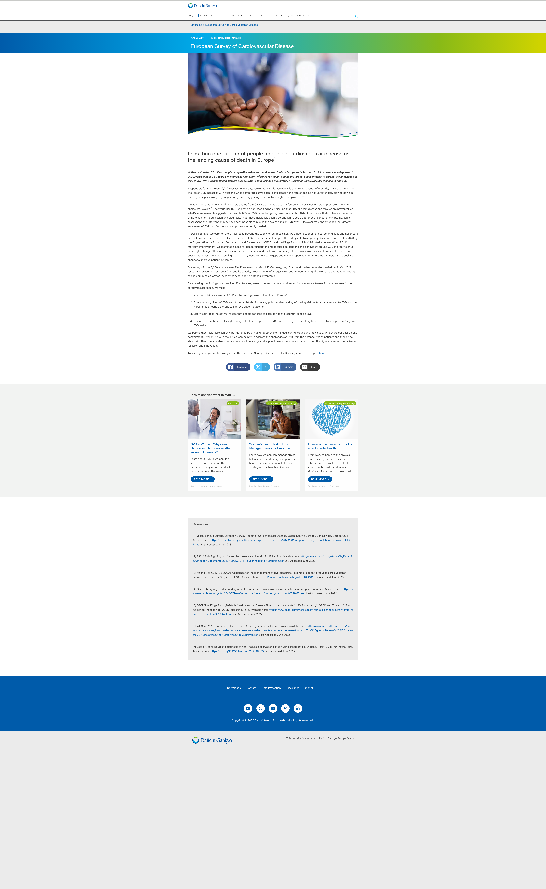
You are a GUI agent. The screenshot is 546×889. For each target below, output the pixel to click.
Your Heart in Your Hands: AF (261, 16)
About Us (204, 16)
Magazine (193, 16)
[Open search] (356, 16)
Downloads (234, 687)
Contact (251, 687)
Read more (201, 479)
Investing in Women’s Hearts (293, 16)
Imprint (308, 687)
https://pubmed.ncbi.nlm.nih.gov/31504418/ (286, 577)
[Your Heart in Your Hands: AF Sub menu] (277, 16)
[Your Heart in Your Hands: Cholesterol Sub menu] (245, 16)
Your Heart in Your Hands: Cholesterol (226, 16)
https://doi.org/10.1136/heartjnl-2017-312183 (237, 651)
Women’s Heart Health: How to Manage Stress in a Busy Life (270, 446)
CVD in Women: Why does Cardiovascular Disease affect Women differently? (211, 448)
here (322, 353)
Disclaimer (293, 687)
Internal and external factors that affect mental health (330, 446)
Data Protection (271, 687)
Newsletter (312, 16)
